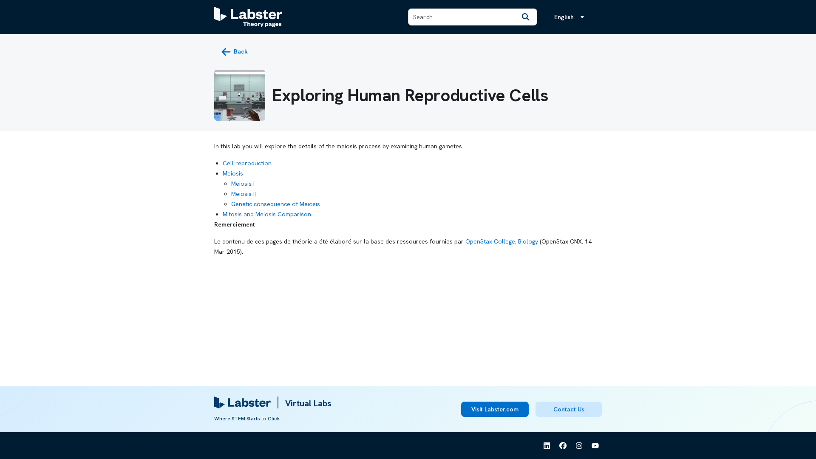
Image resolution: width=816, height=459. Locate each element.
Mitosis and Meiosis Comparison (267, 214)
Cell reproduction (247, 163)
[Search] (525, 17)
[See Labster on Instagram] (579, 445)
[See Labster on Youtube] (595, 445)
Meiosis (233, 173)
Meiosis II (243, 194)
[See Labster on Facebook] (563, 445)
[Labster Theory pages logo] (248, 17)
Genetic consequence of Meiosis (275, 204)
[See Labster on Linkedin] (547, 445)
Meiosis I (243, 183)
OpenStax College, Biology (501, 241)
